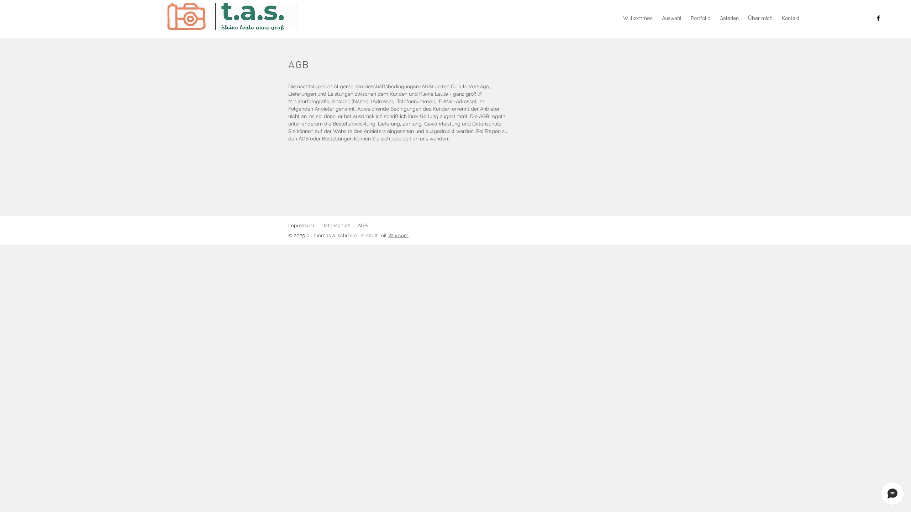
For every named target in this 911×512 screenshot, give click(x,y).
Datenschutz (336, 225)
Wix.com (398, 235)
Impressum (301, 225)
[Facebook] (878, 18)
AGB (363, 225)
